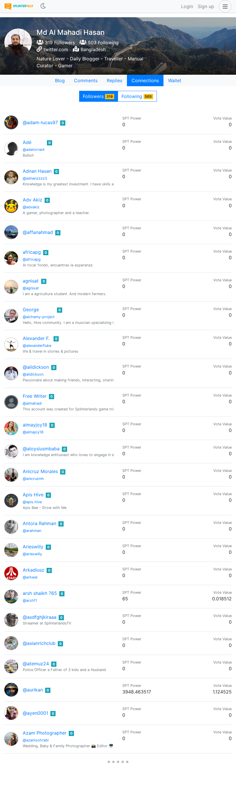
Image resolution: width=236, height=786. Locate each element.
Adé (27, 142)
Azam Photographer (44, 733)
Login (187, 6)
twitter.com (55, 49)
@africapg (32, 259)
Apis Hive (33, 494)
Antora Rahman (39, 523)
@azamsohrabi (36, 740)
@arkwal (30, 577)
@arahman (32, 531)
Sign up (206, 6)
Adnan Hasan (37, 171)
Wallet (174, 80)
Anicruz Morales (40, 471)
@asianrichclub (39, 643)
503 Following (102, 42)
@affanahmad (38, 232)
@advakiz (31, 207)
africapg (32, 252)
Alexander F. (36, 338)
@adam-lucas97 (40, 122)
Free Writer (35, 396)
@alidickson (36, 367)
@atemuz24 (36, 663)
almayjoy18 (35, 425)
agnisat (31, 281)
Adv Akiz (32, 200)
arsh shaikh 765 (40, 593)
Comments (86, 80)
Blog (60, 80)
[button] (223, 6)
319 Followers (59, 42)
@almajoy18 (33, 432)
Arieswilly (33, 546)
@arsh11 (30, 600)
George (31, 309)
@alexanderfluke (37, 345)
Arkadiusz (33, 570)
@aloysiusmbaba (41, 448)
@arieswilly (32, 554)
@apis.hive (32, 502)
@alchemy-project (39, 317)
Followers (98, 96)
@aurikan (33, 690)
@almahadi (32, 403)
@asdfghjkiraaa (39, 617)
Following (136, 96)
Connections (145, 80)
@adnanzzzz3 (35, 178)
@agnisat (31, 288)
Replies (114, 80)
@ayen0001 (35, 713)
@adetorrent (34, 149)
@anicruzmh (33, 478)
